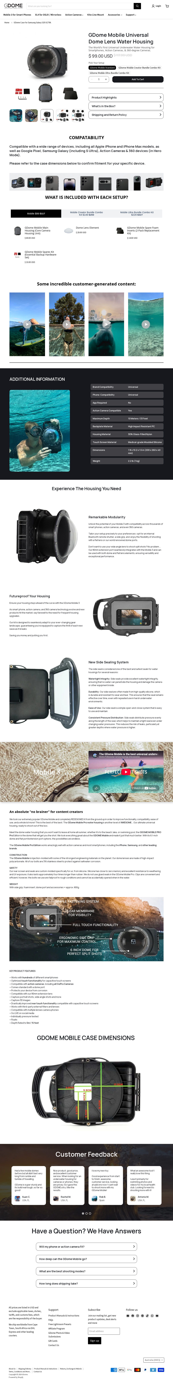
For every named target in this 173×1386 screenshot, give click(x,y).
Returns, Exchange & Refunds (71, 1369)
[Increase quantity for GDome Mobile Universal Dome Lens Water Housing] (106, 79)
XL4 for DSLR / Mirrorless (48, 14)
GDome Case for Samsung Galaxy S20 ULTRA (32, 22)
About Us (12, 1369)
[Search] (137, 6)
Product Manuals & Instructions (63, 1315)
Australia (152, 1360)
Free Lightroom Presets (59, 1324)
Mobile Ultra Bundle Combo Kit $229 (137, 213)
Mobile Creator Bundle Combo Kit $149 (86, 213)
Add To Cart (138, 79)
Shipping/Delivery (24, 1369)
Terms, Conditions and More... (20, 1371)
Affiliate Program (56, 1328)
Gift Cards (52, 1340)
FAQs (50, 1319)
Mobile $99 (36, 213)
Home (6, 22)
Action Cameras (73, 14)
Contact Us (53, 1345)
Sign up (94, 1340)
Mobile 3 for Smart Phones (17, 14)
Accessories (114, 14)
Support (130, 14)
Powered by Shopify (16, 1377)
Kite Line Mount (95, 14)
